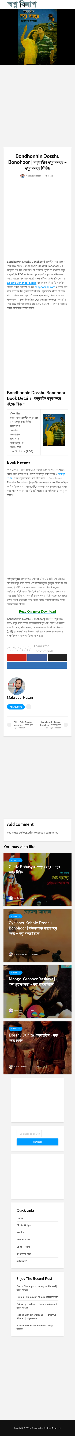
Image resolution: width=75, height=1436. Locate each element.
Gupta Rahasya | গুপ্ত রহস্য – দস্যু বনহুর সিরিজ (34, 869)
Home (20, 1218)
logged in (27, 832)
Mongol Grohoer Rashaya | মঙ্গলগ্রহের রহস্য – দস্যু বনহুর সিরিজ (32, 982)
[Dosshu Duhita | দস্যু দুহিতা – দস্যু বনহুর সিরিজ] (37, 1047)
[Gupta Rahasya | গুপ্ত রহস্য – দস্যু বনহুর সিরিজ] (37, 879)
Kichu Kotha (23, 1239)
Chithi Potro (23, 1246)
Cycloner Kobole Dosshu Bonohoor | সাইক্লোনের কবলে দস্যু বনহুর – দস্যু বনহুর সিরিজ (33, 928)
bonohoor (16, 860)
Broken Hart (19, 898)
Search (37, 1142)
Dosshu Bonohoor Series (21, 282)
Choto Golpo (24, 1225)
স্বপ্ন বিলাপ (18, 1010)
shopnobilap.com (45, 287)
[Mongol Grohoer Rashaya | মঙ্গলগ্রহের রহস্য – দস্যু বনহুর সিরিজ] (37, 991)
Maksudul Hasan (33, 175)
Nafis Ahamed (21, 954)
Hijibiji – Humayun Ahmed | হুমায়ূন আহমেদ (37, 1296)
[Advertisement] (37, 106)
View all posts (16, 707)
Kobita (20, 1232)
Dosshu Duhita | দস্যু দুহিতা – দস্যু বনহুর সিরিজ (33, 1038)
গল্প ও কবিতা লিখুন (24, 1253)
